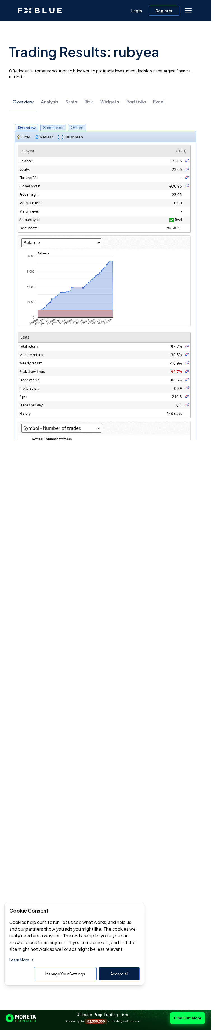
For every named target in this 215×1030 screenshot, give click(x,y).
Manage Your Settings (65, 973)
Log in (136, 10)
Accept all (119, 973)
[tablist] (105, 102)
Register (164, 10)
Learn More (19, 959)
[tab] (23, 102)
